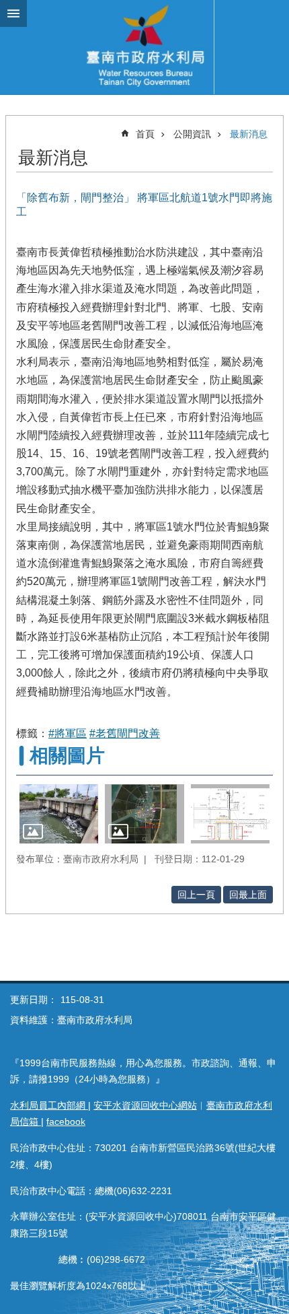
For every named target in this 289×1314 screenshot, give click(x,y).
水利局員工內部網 (49, 1105)
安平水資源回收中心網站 (145, 1105)
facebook (65, 1121)
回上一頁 (196, 894)
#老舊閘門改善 (124, 733)
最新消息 (248, 134)
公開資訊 (192, 134)
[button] (58, 813)
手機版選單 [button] (13, 13)
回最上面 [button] (248, 894)
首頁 (145, 134)
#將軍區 (67, 733)
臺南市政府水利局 (144, 47)
